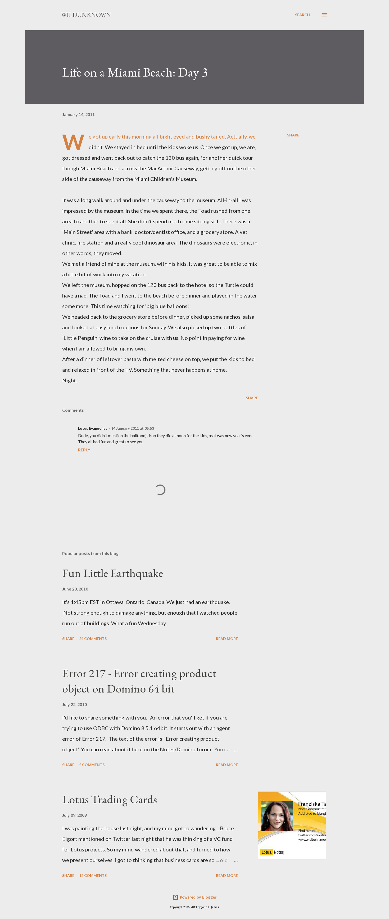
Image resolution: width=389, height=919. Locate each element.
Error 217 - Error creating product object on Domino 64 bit (139, 680)
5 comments (92, 764)
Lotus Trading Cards (109, 799)
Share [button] (293, 135)
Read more (227, 638)
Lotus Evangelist (92, 428)
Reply (84, 449)
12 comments (93, 875)
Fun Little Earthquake (112, 572)
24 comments (93, 638)
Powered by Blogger (197, 897)
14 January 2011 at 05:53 (132, 428)
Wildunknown (86, 15)
